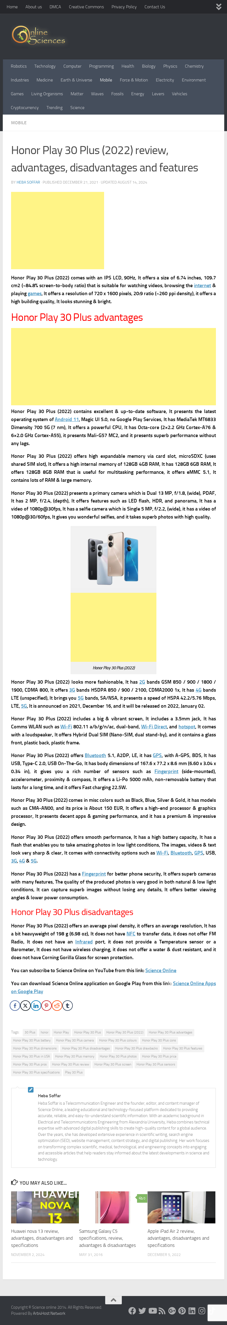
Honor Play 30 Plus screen (112, 1064)
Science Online (160, 970)
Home (12, 6)
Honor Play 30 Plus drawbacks (136, 1048)
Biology (149, 66)
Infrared (84, 942)
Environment (194, 80)
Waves (97, 93)
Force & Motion (134, 80)
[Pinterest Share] (46, 1005)
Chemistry (194, 66)
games (35, 293)
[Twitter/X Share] (25, 1005)
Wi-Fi (66, 727)
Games (17, 93)
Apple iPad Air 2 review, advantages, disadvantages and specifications (178, 1238)
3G (72, 690)
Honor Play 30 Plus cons (159, 1040)
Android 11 (67, 419)
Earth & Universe (76, 80)
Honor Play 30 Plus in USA (31, 1056)
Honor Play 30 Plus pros (30, 1064)
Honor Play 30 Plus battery (32, 1040)
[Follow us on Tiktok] (212, 1311)
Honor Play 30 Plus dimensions (35, 1048)
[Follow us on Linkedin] (192, 1311)
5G (81, 698)
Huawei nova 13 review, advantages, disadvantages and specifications (42, 1238)
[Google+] (172, 1311)
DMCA (55, 6)
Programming (101, 66)
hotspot (187, 727)
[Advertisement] (57, 230)
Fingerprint (166, 771)
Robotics (19, 66)
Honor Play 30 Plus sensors (155, 1064)
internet (202, 285)
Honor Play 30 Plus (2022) (124, 1032)
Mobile (106, 80)
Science (77, 107)
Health (128, 66)
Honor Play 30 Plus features (182, 1048)
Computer (72, 66)
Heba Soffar (28, 182)
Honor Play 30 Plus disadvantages (86, 1048)
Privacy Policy (124, 6)
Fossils (117, 93)
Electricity (165, 80)
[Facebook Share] (15, 1005)
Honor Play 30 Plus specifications (36, 1072)
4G (199, 690)
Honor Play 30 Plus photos (118, 1056)
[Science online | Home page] (40, 36)
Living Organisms (47, 93)
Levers (158, 93)
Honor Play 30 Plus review (70, 1064)
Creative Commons (86, 6)
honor (44, 1032)
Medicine (45, 80)
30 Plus (30, 1032)
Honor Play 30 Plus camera (75, 1040)
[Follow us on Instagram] (202, 1311)
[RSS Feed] (162, 1311)
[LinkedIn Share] (36, 1005)
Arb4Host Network (49, 1313)
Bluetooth (95, 755)
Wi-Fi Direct (154, 727)
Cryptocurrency (25, 107)
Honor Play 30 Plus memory (74, 1056)
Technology (45, 66)
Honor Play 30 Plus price (159, 1056)
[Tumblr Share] (67, 1005)
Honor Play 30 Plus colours (118, 1040)
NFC (131, 934)
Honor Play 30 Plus (87, 1032)
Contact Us (155, 6)
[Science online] (132, 1311)
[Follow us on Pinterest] (182, 1311)
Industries (20, 80)
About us (33, 6)
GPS (157, 755)
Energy (137, 93)
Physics (170, 66)
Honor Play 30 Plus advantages (170, 1032)
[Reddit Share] (57, 1005)
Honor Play (61, 1032)
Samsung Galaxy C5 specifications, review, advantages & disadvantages (107, 1238)
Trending (55, 107)
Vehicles (179, 93)
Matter (77, 93)
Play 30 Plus (74, 1072)
